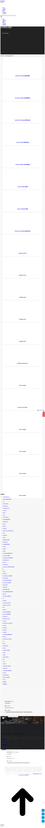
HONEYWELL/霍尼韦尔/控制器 (8, 566)
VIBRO (4, 654)
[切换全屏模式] (3, 826)
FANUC (4, 546)
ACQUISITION (5, 503)
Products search (3, 15)
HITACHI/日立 (5, 564)
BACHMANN (5, 521)
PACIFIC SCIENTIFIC (7, 602)
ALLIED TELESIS (6, 508)
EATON (4, 537)
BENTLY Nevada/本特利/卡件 (8, 530)
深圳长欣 (27, 774)
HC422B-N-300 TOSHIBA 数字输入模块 (22, 231)
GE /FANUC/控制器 (6, 555)
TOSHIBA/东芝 (5, 645)
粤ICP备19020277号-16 (37, 773)
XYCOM (4, 672)
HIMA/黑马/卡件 (6, 560)
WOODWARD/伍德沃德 (7, 670)
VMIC (4, 661)
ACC (4, 501)
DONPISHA (5, 535)
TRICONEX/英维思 (6, 650)
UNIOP (4, 652)
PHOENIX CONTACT (7, 605)
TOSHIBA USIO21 (22, 297)
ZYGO (4, 679)
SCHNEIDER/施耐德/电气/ (7, 634)
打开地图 (23, 737)
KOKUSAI (5, 573)
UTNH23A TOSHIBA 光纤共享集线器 (22, 164)
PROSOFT (4, 609)
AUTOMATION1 (6, 517)
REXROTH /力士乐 (6, 618)
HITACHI (4, 562)
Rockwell (4, 620)
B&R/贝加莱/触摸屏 (6, 519)
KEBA (4, 571)
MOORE (4, 593)
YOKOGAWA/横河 (6, 677)
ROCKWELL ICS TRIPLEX (7, 623)
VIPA (4, 659)
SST (3, 641)
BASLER (4, 526)
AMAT (4, 512)
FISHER (4, 548)
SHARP (4, 636)
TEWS (4, 643)
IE (3, 569)
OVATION (4, 600)
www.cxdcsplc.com (21, 774)
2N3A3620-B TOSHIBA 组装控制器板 (22, 75)
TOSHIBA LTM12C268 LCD (22, 363)
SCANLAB (5, 627)
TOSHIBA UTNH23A (22, 253)
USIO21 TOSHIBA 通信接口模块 (22, 142)
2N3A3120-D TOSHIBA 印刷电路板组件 (22, 97)
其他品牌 (4, 681)
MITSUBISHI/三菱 (6, 589)
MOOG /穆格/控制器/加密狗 (8, 591)
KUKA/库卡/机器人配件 (7, 580)
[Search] (1, 17)
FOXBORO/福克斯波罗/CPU (8, 553)
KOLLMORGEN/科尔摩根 (7, 575)
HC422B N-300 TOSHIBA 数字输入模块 (22, 120)
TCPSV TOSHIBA (22, 451)
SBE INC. (4, 625)
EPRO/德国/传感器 (6, 544)
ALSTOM (4, 510)
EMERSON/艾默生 (6, 539)
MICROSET (5, 587)
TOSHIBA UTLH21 (22, 275)
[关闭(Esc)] (0, 826)
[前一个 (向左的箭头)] (0, 827)
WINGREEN (5, 668)
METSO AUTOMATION (7, 582)
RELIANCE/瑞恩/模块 (7, 614)
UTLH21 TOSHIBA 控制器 (22, 186)
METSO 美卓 (5, 584)
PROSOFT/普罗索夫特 (7, 611)
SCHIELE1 (5, 632)
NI (3, 598)
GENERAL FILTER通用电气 (8, 557)
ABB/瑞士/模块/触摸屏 (7, 499)
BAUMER (4, 528)
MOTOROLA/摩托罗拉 (7, 596)
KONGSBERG (5, 578)
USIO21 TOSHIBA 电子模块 (22, 208)
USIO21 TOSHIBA (22, 385)
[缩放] (4, 826)
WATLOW (4, 663)
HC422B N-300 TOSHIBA (22, 407)
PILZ (4, 607)
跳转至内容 (2, 0)
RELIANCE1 (5, 616)
